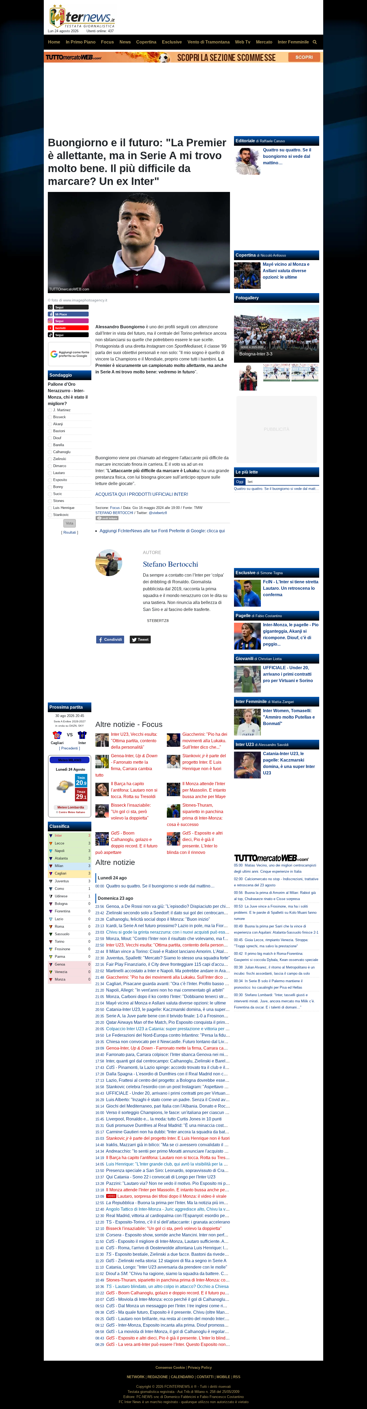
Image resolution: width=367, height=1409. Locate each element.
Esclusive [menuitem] (172, 42)
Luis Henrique (63, 508)
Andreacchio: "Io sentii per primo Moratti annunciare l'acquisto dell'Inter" (174, 1151)
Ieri (250, 482)
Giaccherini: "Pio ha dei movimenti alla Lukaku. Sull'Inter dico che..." (204, 740)
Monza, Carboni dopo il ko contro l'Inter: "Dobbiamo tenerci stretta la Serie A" (179, 996)
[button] (69, 523)
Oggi (239, 482)
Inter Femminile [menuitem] (293, 42)
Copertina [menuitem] (146, 42)
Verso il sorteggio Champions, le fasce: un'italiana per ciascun (168, 1112)
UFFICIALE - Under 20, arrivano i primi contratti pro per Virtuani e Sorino (175, 1093)
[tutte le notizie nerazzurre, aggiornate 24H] (82, 16)
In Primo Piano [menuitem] (81, 42)
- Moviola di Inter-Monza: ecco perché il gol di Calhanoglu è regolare (176, 1299)
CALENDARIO (182, 1377)
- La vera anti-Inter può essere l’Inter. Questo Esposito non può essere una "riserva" (190, 1344)
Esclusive (246, 572)
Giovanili (244, 658)
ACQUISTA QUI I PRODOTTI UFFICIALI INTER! (141, 494)
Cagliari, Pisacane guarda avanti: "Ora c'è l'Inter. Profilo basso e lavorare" (176, 983)
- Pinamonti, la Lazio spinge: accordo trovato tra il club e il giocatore (175, 1067)
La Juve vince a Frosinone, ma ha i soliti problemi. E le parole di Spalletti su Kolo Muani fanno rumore (275, 912)
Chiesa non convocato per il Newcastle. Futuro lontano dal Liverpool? (172, 1041)
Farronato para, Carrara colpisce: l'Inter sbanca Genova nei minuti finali (173, 1054)
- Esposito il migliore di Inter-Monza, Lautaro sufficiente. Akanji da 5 (174, 1241)
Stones (58, 501)
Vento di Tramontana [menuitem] (209, 42)
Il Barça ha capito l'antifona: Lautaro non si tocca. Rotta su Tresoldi (134, 790)
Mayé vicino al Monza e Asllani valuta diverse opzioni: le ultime (166, 1003)
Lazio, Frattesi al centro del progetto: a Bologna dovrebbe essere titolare (174, 1080)
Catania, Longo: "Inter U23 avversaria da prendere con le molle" (166, 1267)
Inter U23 (245, 744)
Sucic (57, 494)
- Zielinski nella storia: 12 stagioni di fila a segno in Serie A (166, 1260)
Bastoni (59, 431)
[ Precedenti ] (69, 748)
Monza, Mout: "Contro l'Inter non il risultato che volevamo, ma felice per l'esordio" (182, 938)
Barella (58, 445)
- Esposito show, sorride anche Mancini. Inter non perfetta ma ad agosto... (183, 1235)
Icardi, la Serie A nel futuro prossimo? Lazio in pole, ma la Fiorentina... (172, 925)
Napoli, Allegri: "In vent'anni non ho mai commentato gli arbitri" (165, 990)
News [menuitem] (125, 42)
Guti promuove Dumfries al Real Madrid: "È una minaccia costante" (169, 1125)
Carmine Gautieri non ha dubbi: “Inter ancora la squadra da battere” (169, 1132)
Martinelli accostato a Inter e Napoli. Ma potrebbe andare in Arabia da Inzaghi (179, 971)
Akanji (58, 424)
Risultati (69, 532)
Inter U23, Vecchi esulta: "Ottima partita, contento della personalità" (134, 740)
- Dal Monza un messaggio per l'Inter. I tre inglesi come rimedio (170, 1306)
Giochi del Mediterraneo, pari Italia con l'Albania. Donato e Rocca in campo (177, 1106)
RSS (236, 1377)
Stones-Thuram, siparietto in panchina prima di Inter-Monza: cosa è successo (179, 1280)
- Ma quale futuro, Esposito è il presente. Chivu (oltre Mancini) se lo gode (180, 1312)
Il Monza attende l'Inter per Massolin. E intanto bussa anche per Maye (204, 790)
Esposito (60, 480)
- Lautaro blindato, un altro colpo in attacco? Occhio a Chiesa (167, 1286)
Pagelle (243, 615)
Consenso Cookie (170, 1368)
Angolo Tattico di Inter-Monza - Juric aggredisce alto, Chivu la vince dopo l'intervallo (185, 1209)
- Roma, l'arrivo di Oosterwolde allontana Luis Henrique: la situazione (176, 1248)
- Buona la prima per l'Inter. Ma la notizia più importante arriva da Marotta (189, 1202)
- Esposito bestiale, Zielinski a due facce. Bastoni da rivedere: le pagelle (177, 1254)
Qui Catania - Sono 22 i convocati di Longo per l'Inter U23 (160, 1177)
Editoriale (245, 141)
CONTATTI (205, 1377)
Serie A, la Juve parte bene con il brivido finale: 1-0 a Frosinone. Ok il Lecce (178, 1016)
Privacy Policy (200, 1368)
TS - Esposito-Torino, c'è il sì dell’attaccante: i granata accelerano (168, 1222)
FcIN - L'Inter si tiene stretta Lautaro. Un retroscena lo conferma (290, 588)
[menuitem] (314, 42)
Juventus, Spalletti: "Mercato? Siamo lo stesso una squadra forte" (168, 958)
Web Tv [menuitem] (242, 42)
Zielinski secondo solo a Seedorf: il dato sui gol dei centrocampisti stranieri (177, 913)
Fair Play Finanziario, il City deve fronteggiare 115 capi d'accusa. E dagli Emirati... (184, 964)
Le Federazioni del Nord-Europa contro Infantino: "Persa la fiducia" (169, 1035)
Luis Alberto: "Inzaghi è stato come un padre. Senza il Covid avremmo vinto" (178, 1099)
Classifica (59, 826)
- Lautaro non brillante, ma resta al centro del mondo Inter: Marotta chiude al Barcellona (193, 1318)
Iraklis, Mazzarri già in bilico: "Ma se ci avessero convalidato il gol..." (170, 1144)
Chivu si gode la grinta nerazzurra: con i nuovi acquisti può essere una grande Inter (185, 932)
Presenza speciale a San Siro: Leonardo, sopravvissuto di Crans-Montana (176, 1170)
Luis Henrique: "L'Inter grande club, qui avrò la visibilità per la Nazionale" (175, 1164)
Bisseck (59, 417)
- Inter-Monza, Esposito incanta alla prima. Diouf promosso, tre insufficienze (182, 1325)
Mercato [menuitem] (264, 42)
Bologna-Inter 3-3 (255, 354)
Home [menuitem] (54, 42)
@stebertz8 (158, 513)
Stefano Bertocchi (114, 513)
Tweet (143, 639)
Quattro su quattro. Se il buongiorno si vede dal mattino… (160, 886)
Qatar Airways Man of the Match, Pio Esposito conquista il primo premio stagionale (184, 1022)
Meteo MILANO (69, 760)
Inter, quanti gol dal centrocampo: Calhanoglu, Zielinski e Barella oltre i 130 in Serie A (187, 1061)
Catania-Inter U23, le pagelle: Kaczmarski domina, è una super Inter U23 (175, 1009)
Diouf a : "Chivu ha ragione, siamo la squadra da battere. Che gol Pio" (175, 1273)
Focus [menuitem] (107, 42)
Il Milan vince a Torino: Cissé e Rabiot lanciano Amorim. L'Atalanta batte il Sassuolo (185, 951)
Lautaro (59, 473)
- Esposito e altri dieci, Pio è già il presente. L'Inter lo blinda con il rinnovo (180, 1338)
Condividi (112, 639)
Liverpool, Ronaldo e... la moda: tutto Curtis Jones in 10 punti (164, 1119)
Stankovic (61, 515)
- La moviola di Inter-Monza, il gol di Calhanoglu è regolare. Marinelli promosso (185, 1331)
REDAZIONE (157, 1377)
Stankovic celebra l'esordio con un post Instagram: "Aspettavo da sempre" (176, 1086)
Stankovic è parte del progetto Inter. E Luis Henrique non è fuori (204, 762)
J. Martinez (62, 410)
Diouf (57, 438)
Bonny (58, 487)
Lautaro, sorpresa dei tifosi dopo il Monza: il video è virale (166, 1196)
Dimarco (59, 466)
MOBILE (223, 1377)
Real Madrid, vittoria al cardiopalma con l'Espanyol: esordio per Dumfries (175, 1215)
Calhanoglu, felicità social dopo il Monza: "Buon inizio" (158, 919)
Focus (115, 508)
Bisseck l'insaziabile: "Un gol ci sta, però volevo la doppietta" (131, 811)
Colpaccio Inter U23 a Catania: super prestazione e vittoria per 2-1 (169, 1028)
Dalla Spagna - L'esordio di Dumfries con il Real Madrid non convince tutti (176, 1074)
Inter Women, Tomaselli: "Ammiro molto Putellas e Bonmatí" (289, 717)
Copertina (246, 255)
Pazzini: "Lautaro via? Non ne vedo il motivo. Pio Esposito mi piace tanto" (176, 1183)
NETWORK (136, 1377)
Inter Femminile (251, 701)
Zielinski (59, 459)
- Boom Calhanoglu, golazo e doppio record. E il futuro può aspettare (176, 1293)
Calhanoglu (61, 452)
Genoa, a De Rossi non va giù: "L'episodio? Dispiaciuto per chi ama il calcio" (179, 906)
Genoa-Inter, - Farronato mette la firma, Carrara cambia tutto (174, 1048)
